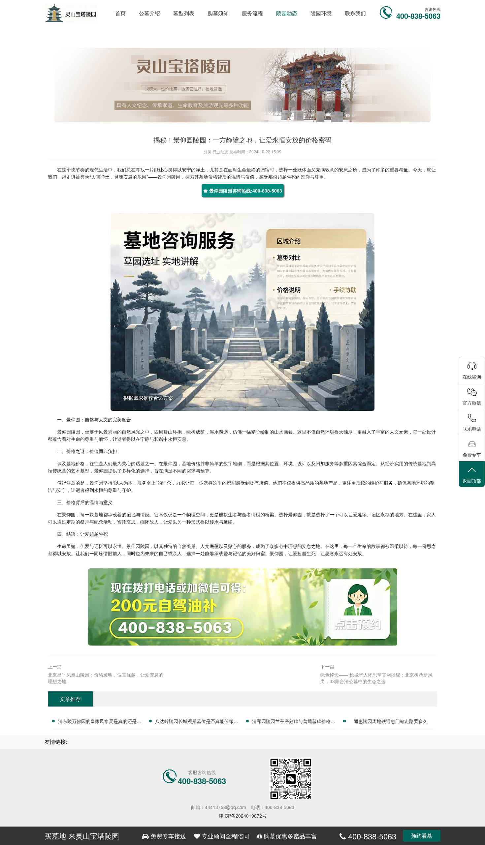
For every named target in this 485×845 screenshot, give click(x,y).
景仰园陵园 (168, 176)
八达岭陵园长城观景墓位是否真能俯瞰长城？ (196, 722)
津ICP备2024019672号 (243, 815)
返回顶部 (472, 480)
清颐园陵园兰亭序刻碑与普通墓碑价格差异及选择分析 (293, 722)
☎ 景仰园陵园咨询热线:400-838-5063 (242, 190)
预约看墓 (421, 835)
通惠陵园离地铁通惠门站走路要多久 (391, 721)
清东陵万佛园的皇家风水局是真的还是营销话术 (99, 722)
